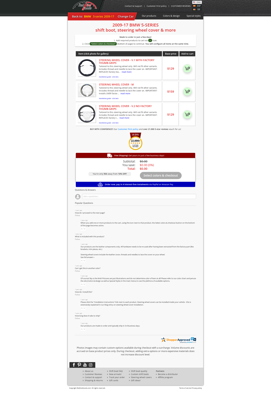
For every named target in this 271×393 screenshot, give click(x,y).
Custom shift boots (140, 374)
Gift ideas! (136, 380)
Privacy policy (197, 388)
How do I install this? (83, 292)
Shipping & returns (94, 380)
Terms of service (185, 388)
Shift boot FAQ (116, 371)
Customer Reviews (93, 374)
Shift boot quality (139, 371)
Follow (77, 215)
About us (89, 371)
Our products (149, 15)
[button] (82, 229)
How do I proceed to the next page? (90, 213)
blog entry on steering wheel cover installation (123, 305)
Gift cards (113, 380)
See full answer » (87, 257)
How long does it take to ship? (87, 316)
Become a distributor (168, 374)
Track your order (117, 377)
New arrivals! (115, 374)
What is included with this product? (89, 236)
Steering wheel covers (141, 377)
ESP (199, 5)
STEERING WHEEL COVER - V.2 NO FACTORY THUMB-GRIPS (125, 107)
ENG (199, 2)
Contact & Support (133, 6)
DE (198, 9)
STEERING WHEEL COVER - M (116, 84)
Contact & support (93, 377)
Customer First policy (157, 6)
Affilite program (165, 377)
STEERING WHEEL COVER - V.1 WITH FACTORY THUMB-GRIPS (126, 61)
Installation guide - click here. (109, 77)
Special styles (194, 15)
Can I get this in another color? (87, 268)
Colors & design (171, 15)
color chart (181, 278)
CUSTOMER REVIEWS (181, 6)
